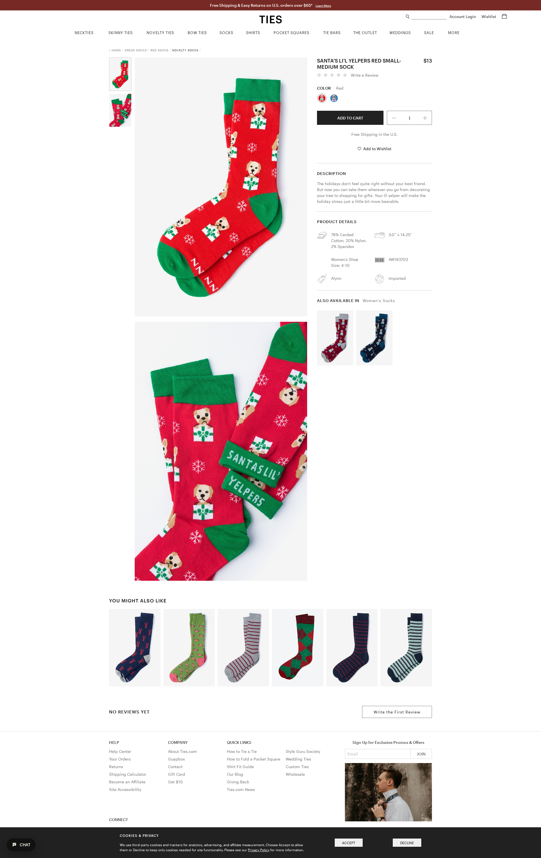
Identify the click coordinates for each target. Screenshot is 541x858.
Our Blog (235, 774)
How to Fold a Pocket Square (253, 759)
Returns (116, 766)
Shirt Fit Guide (240, 766)
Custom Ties (297, 766)
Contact (175, 766)
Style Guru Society (303, 751)
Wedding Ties (298, 759)
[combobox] (429, 16)
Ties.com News (241, 789)
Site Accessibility (125, 789)
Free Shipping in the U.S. (374, 134)
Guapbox (176, 759)
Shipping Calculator (127, 774)
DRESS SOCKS (136, 50)
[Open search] (408, 17)
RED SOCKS (159, 50)
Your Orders (120, 759)
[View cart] (504, 16)
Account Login (463, 16)
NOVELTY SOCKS (185, 50)
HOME (116, 50)
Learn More (323, 5)
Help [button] (114, 742)
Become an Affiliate (127, 781)
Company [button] (178, 742)
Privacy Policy (258, 850)
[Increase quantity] (425, 118)
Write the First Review (397, 712)
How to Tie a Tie (242, 751)
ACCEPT (348, 843)
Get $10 (175, 781)
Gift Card (176, 774)
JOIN (421, 753)
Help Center (120, 751)
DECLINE (407, 843)
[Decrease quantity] (394, 118)
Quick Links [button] (239, 742)
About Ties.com (182, 751)
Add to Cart (350, 118)
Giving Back (238, 781)
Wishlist (489, 16)
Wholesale (295, 774)
